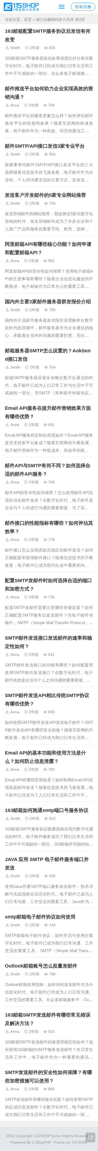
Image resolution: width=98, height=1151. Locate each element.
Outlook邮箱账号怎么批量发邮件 (41, 966)
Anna (14, 105)
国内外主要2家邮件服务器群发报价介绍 (48, 301)
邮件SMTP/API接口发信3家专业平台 (45, 146)
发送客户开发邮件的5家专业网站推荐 (45, 195)
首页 (28, 19)
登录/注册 (83, 7)
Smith (15, 48)
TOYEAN (79, 1142)
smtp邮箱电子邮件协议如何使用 (40, 917)
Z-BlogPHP (41, 1142)
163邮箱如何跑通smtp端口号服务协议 (46, 810)
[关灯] (90, 1137)
